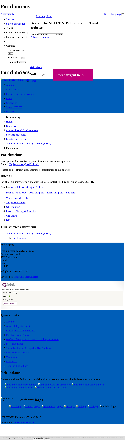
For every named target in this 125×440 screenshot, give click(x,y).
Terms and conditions (17, 365)
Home (9, 121)
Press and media (14, 343)
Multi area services (16, 139)
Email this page (55, 192)
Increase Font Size (15, 37)
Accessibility (7, 13)
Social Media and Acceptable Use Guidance (29, 348)
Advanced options (40, 37)
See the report (9, 303)
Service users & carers (17, 352)
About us (10, 321)
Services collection (16, 134)
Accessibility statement (18, 326)
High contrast (15, 61)
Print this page (36, 192)
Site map (10, 19)
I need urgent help (70, 75)
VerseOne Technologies (26, 276)
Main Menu (36, 67)
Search (34, 34)
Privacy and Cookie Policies (20, 330)
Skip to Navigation (15, 23)
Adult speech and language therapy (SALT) (28, 143)
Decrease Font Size (16, 32)
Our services (12, 126)
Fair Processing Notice (17, 335)
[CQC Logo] (8, 286)
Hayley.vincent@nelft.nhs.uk (24, 164)
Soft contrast (14, 57)
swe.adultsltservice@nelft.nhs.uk (28, 187)
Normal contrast (16, 50)
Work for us (12, 357)
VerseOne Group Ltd (24, 422)
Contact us (11, 361)
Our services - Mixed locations (22, 130)
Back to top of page (16, 192)
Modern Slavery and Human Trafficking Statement (32, 339)
